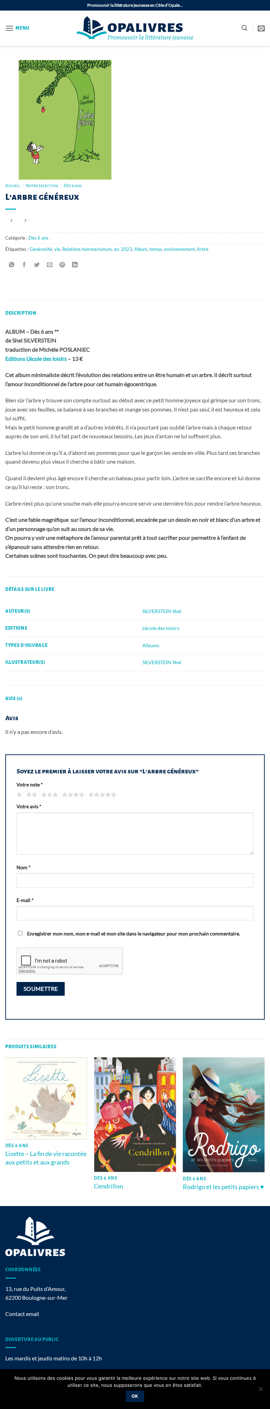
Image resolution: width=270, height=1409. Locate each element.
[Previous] (5, 1131)
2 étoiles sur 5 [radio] (30, 794)
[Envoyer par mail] (50, 265)
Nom (24, 867)
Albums (150, 645)
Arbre (202, 249)
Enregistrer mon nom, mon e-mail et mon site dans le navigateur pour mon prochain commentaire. (133, 934)
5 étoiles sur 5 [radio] (101, 794)
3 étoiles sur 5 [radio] (48, 794)
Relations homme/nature (87, 249)
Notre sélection (42, 185)
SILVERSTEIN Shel (161, 611)
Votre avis (29, 806)
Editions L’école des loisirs (36, 358)
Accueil (12, 185)
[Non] (260, 1391)
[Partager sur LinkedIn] (75, 265)
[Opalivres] (135, 28)
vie (57, 249)
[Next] (264, 1131)
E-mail (25, 900)
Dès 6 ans (73, 185)
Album (140, 249)
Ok (135, 1396)
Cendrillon (108, 1186)
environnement (179, 249)
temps (155, 249)
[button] (17, 28)
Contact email (22, 1313)
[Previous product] (25, 220)
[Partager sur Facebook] (24, 265)
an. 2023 (123, 249)
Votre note (30, 784)
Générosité (41, 249)
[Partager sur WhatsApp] (12, 265)
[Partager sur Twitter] (37, 265)
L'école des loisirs (160, 628)
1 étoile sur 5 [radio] (18, 794)
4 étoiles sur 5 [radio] (72, 794)
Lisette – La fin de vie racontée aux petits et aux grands (45, 1158)
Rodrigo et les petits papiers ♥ (223, 1187)
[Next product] (11, 220)
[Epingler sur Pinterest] (62, 265)
